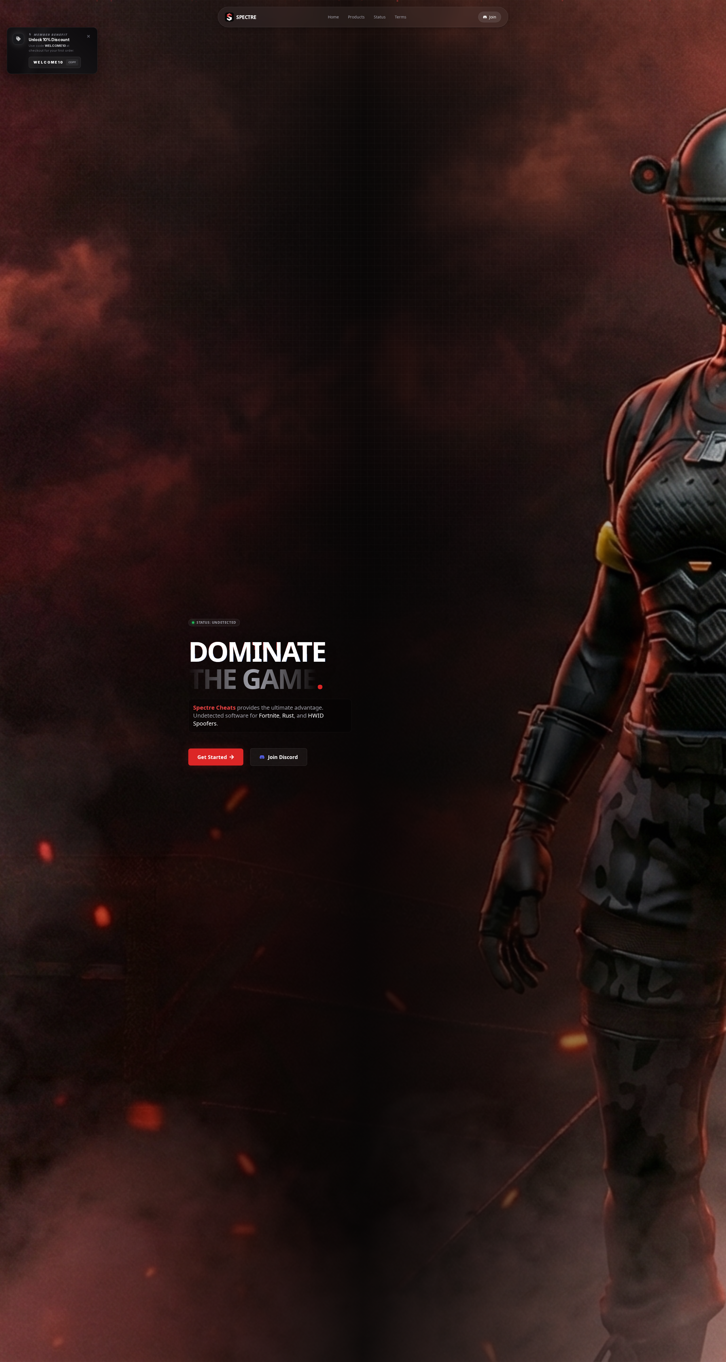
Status (380, 17)
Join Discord (283, 757)
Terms (400, 17)
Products (356, 17)
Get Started (212, 757)
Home (333, 17)
